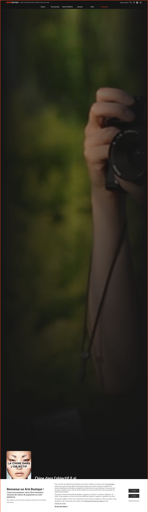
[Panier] (140, 2)
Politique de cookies (60, 503)
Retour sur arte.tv (124, 2)
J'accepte (134, 491)
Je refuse (134, 496)
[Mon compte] (137, 2)
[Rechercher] (131, 2)
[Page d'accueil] (12, 2)
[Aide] (134, 2)
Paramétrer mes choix (134, 501)
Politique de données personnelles (94, 501)
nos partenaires (110, 484)
